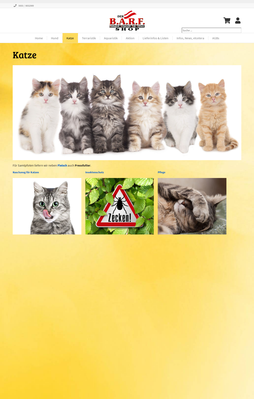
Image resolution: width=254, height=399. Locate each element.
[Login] (237, 20)
